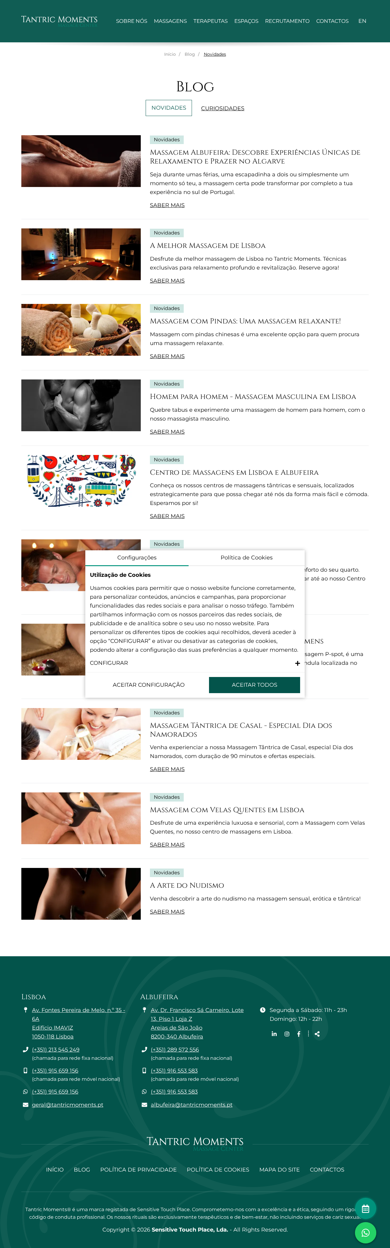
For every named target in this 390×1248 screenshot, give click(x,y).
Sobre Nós (131, 21)
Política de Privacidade (138, 1169)
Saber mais (167, 205)
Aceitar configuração (149, 685)
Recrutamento (287, 21)
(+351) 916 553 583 (174, 1070)
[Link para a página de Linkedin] (275, 1034)
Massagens (170, 21)
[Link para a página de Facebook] (298, 1034)
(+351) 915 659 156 (55, 1070)
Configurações (137, 557)
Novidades (168, 107)
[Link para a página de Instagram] (287, 1034)
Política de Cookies (218, 1169)
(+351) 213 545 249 (56, 1049)
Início (170, 54)
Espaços (246, 21)
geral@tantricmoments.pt (67, 1105)
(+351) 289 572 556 (175, 1049)
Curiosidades (222, 108)
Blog (190, 54)
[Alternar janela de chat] (365, 1232)
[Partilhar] (317, 1034)
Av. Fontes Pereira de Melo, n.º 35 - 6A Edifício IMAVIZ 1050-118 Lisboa (78, 1023)
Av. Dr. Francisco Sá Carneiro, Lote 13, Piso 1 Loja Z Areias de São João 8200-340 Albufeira (197, 1023)
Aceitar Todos (254, 685)
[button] (195, 663)
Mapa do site (279, 1169)
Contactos (332, 21)
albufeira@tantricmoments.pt (191, 1105)
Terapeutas (210, 21)
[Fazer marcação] (365, 1208)
